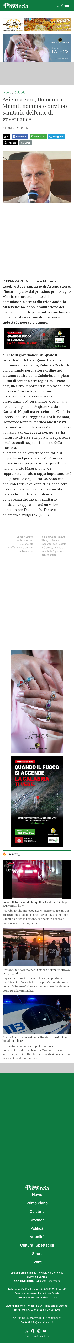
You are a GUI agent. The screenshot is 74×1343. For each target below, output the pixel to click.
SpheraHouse (43, 1336)
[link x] (26, 1331)
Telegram (58, 136)
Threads (11, 143)
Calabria (20, 92)
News (37, 1194)
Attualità (37, 1236)
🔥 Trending (11, 854)
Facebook (21, 136)
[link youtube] (44, 1331)
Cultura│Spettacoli (37, 1245)
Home (7, 92)
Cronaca (37, 1220)
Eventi (37, 1262)
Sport (37, 1253)
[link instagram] (38, 1331)
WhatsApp (39, 136)
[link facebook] (32, 1331)
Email (27, 143)
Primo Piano (37, 1203)
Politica (37, 1228)
